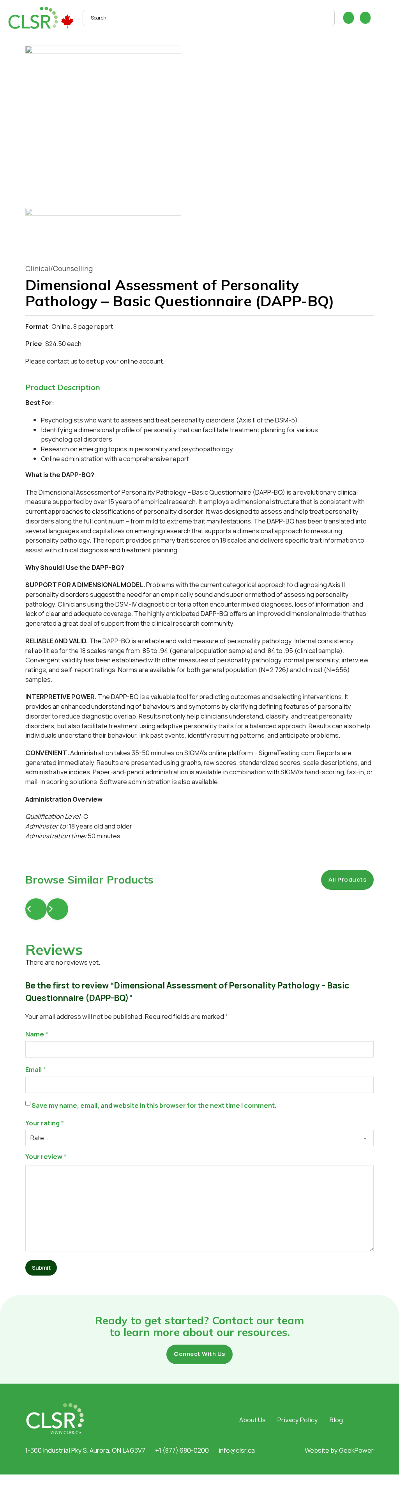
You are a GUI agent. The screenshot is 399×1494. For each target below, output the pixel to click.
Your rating (44, 1122)
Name (36, 1033)
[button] (199, 387)
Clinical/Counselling (59, 268)
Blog (336, 1419)
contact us (62, 361)
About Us (252, 1419)
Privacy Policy (297, 1419)
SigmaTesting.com (286, 752)
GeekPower (356, 1450)
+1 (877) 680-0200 (182, 1450)
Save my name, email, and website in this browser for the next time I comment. (154, 1105)
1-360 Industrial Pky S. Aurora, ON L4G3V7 (85, 1450)
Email (35, 1069)
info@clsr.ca (237, 1450)
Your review (46, 1156)
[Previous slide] (36, 909)
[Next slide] (57, 909)
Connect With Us (199, 1354)
